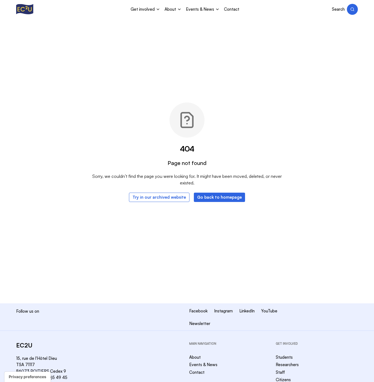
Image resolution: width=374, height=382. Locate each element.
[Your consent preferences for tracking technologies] (27, 377)
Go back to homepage (219, 197)
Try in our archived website (159, 197)
